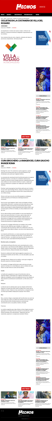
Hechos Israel (9, 18)
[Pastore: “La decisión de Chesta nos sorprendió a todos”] (9, 142)
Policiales (38, 106)
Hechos (14, 27)
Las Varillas (38, 115)
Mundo (5, 18)
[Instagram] (3, 411)
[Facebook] (1, 411)
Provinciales (38, 98)
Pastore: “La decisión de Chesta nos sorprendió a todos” (43, 100)
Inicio (2, 18)
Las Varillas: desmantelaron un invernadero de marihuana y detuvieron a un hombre (42, 117)
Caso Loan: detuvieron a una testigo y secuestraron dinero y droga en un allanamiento (42, 108)
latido (29, 418)
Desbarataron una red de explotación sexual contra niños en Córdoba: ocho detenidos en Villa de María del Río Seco (42, 127)
